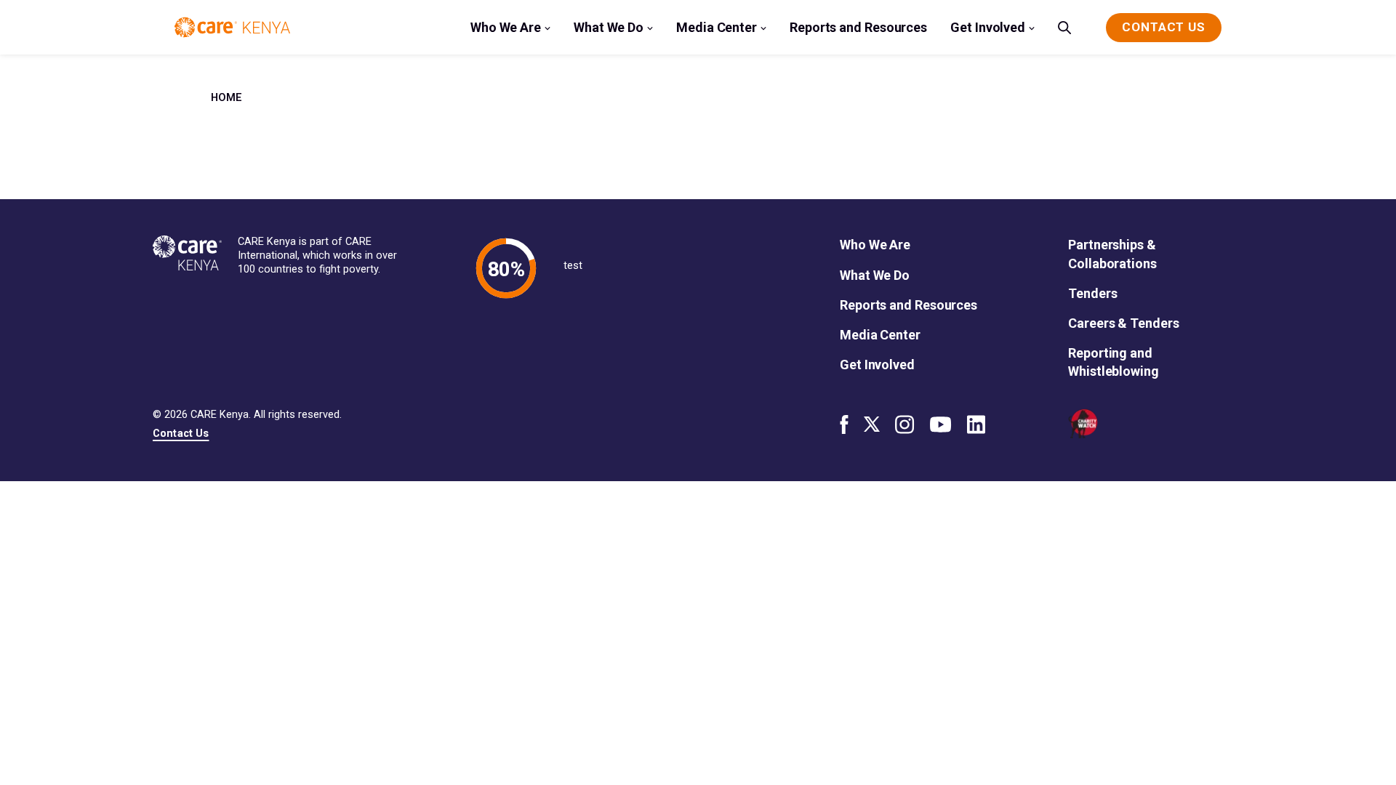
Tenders (1092, 293)
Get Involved (987, 27)
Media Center (716, 27)
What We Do (608, 27)
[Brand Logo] (232, 27)
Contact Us (181, 433)
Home (226, 98)
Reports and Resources (858, 27)
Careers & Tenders (1123, 323)
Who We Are (505, 27)
